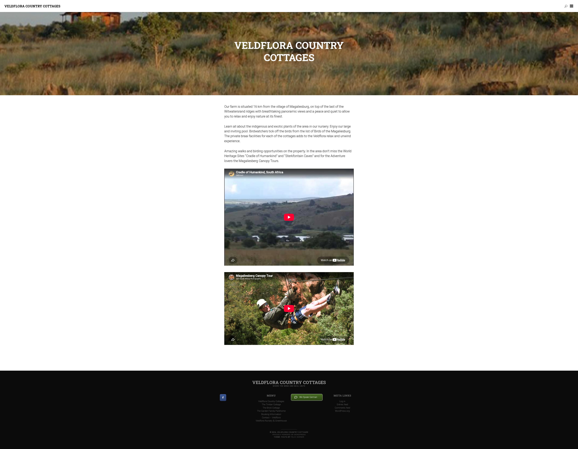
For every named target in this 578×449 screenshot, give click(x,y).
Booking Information (271, 414)
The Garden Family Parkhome (271, 411)
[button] (572, 6)
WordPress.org (342, 411)
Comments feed (342, 408)
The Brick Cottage (271, 408)
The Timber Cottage (271, 404)
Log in (342, 401)
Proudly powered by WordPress (288, 435)
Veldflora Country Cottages (32, 6)
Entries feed (342, 404)
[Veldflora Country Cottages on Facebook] (223, 397)
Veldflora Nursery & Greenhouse (271, 421)
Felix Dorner (297, 437)
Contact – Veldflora (271, 417)
